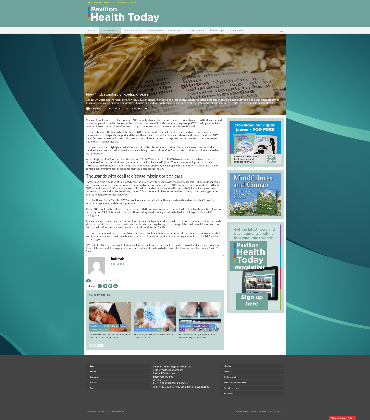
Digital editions (198, 30)
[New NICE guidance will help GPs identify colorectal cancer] (155, 316)
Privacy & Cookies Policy (342, 418)
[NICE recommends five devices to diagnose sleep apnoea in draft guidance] (110, 316)
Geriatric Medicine (133, 30)
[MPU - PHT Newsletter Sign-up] (255, 267)
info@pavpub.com (198, 386)
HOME (91, 30)
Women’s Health (176, 30)
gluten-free (109, 281)
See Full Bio (117, 263)
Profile (133, 2)
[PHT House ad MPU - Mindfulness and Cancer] (255, 194)
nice (117, 281)
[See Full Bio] (125, 263)
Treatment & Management (99, 330)
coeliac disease (97, 281)
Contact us (228, 371)
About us (227, 366)
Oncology (159, 330)
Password (122, 2)
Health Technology (111, 326)
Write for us (228, 393)
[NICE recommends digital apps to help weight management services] (200, 316)
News (123, 326)
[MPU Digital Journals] (255, 142)
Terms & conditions (231, 388)
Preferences (109, 2)
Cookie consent (230, 377)
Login (88, 2)
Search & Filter (237, 30)
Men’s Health (154, 30)
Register (97, 2)
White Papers (219, 30)
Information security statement (236, 382)
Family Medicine (109, 30)
